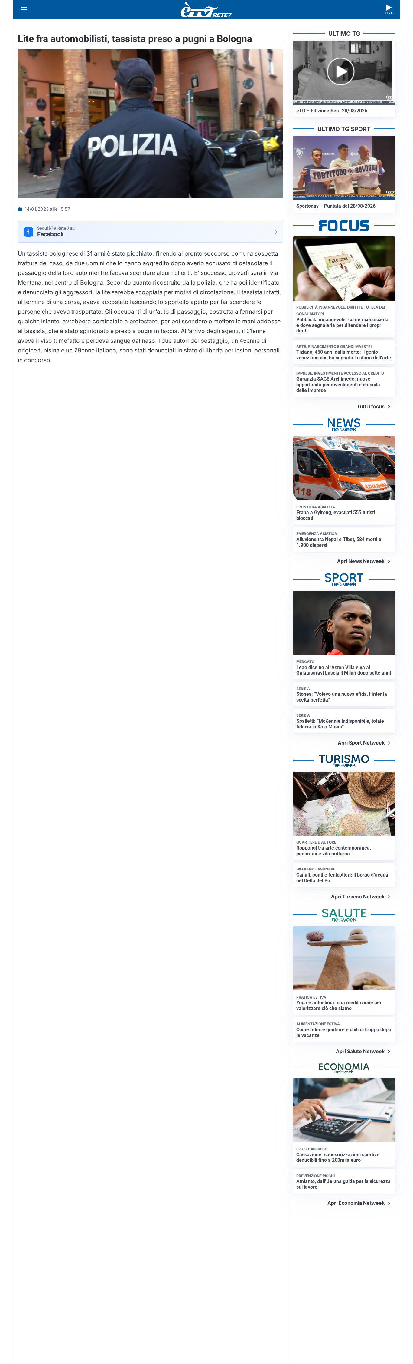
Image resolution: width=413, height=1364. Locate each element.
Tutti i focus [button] (371, 406)
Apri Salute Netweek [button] (360, 1051)
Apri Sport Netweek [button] (361, 743)
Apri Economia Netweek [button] (356, 1203)
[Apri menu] (24, 9)
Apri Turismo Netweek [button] (358, 896)
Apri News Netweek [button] (361, 561)
